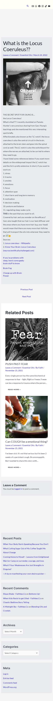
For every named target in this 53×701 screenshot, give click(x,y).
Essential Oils (26, 55)
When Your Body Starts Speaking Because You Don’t (25, 544)
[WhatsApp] (36, 6)
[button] (27, 6)
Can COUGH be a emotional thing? (26, 441)
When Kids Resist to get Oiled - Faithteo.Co (22, 598)
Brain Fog (7, 268)
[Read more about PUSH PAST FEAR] (26, 339)
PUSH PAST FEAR (16, 364)
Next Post (26, 296)
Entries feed (8, 678)
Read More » (14, 390)
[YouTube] (49, 6)
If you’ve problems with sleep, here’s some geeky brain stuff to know (13, 260)
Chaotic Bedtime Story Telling (16, 602)
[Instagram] (43, 6)
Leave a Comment (11, 55)
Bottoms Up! (34, 594)
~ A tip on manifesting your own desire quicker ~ (24, 573)
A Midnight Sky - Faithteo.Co (15, 606)
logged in (18, 489)
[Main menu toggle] (5, 5)
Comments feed (10, 683)
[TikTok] (46, 6)
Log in (5, 674)
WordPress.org (9, 687)
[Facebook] (39, 6)
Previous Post (26, 289)
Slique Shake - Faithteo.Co (14, 594)
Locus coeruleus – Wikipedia (17, 243)
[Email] (33, 6)
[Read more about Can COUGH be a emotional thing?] (26, 417)
